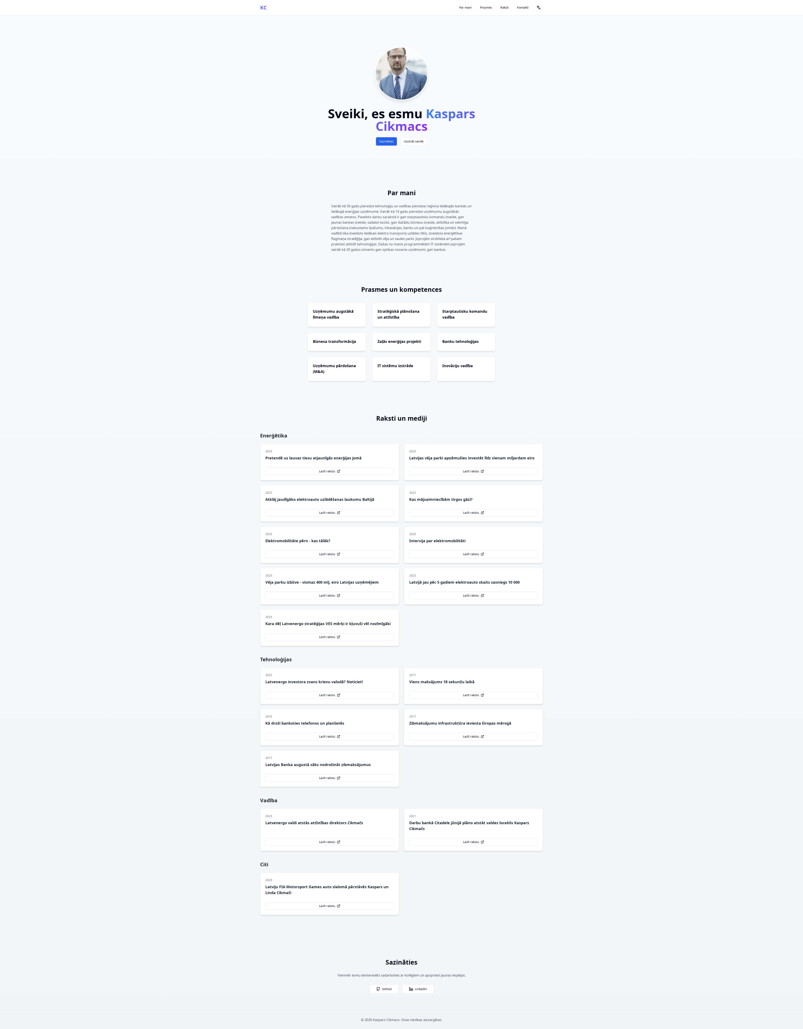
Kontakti (523, 7)
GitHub (387, 989)
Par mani (465, 7)
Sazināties (386, 141)
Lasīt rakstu (327, 471)
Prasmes (486, 7)
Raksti (504, 7)
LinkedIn (421, 989)
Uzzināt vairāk (413, 141)
